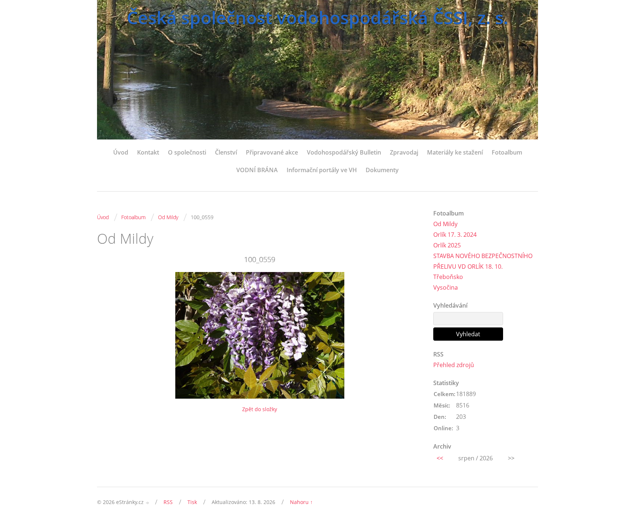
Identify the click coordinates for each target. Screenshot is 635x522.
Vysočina (445, 287)
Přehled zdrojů (453, 365)
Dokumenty (382, 170)
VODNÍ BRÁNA (257, 170)
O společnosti (187, 152)
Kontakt (148, 152)
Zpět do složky (259, 409)
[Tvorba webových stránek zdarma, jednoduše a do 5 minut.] (147, 503)
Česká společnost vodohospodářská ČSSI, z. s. (317, 17)
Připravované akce (272, 152)
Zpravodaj (404, 152)
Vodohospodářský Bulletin (344, 152)
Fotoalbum (507, 152)
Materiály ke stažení (455, 152)
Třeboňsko (448, 277)
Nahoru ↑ (301, 502)
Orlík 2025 (447, 245)
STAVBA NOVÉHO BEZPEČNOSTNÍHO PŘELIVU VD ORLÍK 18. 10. (482, 261)
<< (440, 458)
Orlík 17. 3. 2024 (455, 235)
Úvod (120, 152)
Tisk (192, 502)
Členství (226, 152)
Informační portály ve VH (322, 170)
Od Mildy (168, 217)
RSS (168, 502)
